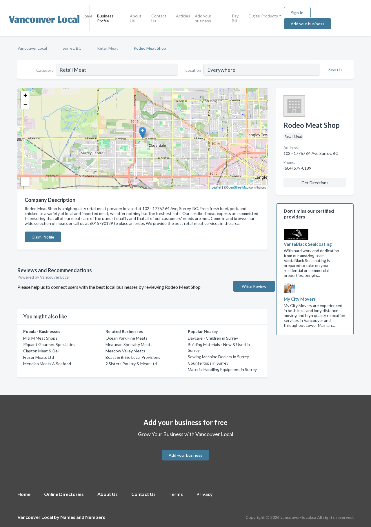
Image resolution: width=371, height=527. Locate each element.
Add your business (203, 18)
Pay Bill (235, 18)
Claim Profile (43, 236)
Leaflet (216, 187)
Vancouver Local (32, 48)
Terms (176, 494)
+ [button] (25, 95)
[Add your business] (185, 448)
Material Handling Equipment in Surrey (222, 369)
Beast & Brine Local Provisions (133, 357)
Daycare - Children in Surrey (213, 338)
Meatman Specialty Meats (129, 344)
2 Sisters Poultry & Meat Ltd (131, 363)
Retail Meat (107, 48)
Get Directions (314, 182)
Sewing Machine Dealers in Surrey (218, 356)
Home (87, 15)
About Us (135, 18)
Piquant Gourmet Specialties (49, 344)
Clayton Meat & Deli (41, 350)
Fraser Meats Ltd (38, 357)
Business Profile (105, 18)
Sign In (297, 12)
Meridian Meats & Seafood (47, 363)
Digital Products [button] (263, 15)
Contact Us (158, 18)
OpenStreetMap (237, 187)
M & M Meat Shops (40, 338)
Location (193, 70)
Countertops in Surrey (208, 363)
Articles (183, 15)
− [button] (25, 104)
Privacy (205, 494)
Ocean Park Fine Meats (127, 338)
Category (44, 70)
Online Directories (64, 494)
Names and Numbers (82, 517)
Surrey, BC (72, 48)
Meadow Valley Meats (125, 350)
